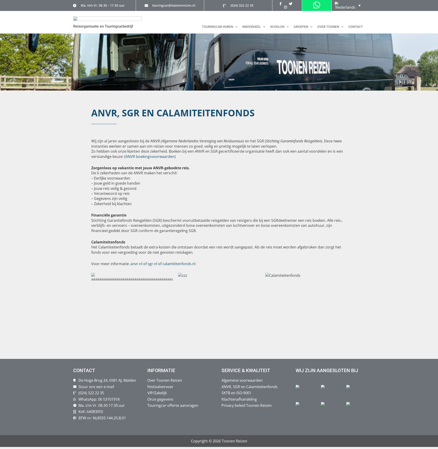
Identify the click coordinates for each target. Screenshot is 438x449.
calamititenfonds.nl (179, 263)
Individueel (251, 27)
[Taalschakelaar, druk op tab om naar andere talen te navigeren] (347, 5)
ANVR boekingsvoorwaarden (150, 156)
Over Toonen (328, 27)
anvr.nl (136, 263)
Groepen (301, 27)
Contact (355, 27)
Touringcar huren (217, 27)
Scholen (277, 27)
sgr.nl (152, 263)
